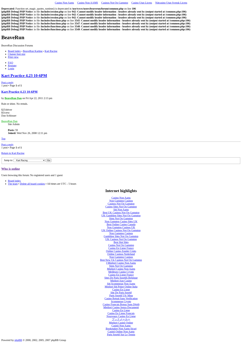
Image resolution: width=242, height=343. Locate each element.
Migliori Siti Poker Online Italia (121, 286)
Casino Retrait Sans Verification (121, 298)
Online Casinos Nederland (121, 254)
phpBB (18, 340)
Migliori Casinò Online (121, 322)
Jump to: (8, 160)
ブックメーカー (121, 319)
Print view (13, 57)
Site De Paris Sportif (121, 292)
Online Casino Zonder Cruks (121, 251)
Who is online (10, 169)
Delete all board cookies (32, 183)
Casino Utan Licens (141, 2)
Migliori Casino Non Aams (121, 268)
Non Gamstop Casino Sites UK (121, 221)
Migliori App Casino (121, 280)
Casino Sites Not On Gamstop (121, 206)
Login (11, 68)
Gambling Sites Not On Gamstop (121, 236)
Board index (14, 51)
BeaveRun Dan (13, 98)
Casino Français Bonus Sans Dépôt (121, 304)
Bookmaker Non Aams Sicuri (121, 328)
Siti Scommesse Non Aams (121, 283)
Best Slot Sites (121, 242)
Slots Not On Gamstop (121, 218)
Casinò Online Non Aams (121, 331)
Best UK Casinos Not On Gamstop (121, 212)
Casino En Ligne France (121, 248)
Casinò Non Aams (121, 325)
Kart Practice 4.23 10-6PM (24, 75)
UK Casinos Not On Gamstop (121, 239)
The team (13, 183)
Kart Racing (51, 51)
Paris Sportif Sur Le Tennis (121, 334)
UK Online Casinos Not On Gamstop (121, 230)
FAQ (10, 62)
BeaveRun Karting (32, 51)
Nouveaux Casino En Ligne (121, 316)
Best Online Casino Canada (121, 224)
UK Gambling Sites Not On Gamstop (121, 215)
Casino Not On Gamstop (121, 245)
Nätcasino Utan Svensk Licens (171, 2)
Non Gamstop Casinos (121, 200)
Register (12, 65)
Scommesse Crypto (121, 301)
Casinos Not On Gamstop (114, 2)
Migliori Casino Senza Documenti (121, 307)
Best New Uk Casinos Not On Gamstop (121, 260)
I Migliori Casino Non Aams (121, 263)
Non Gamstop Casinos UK (121, 227)
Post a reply (7, 82)
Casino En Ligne (121, 289)
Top (3, 138)
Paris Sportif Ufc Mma (121, 295)
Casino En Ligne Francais (121, 313)
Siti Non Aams (121, 209)
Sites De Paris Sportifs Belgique (121, 277)
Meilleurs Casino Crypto (121, 271)
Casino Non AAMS (87, 2)
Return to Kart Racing (12, 153)
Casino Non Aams (64, 2)
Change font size (16, 54)
